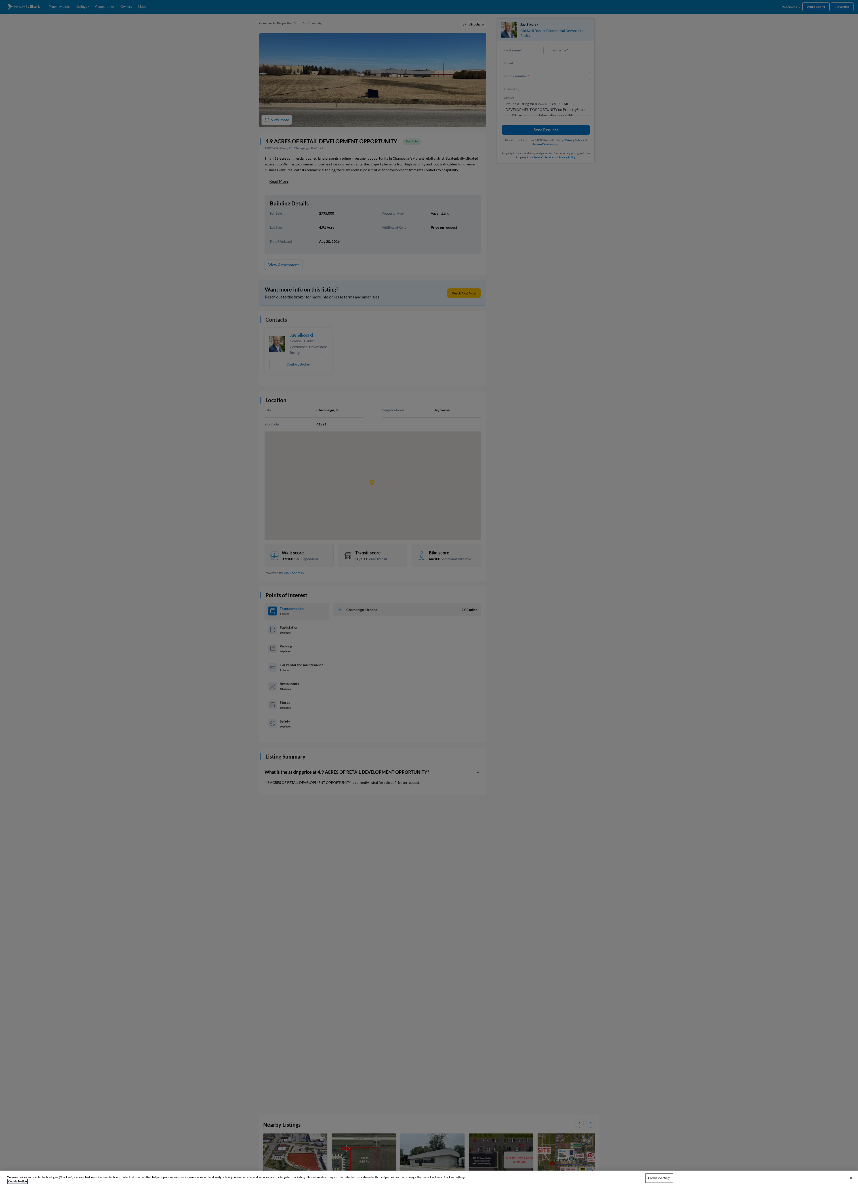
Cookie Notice (17, 1181)
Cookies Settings (659, 1178)
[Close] (851, 1178)
